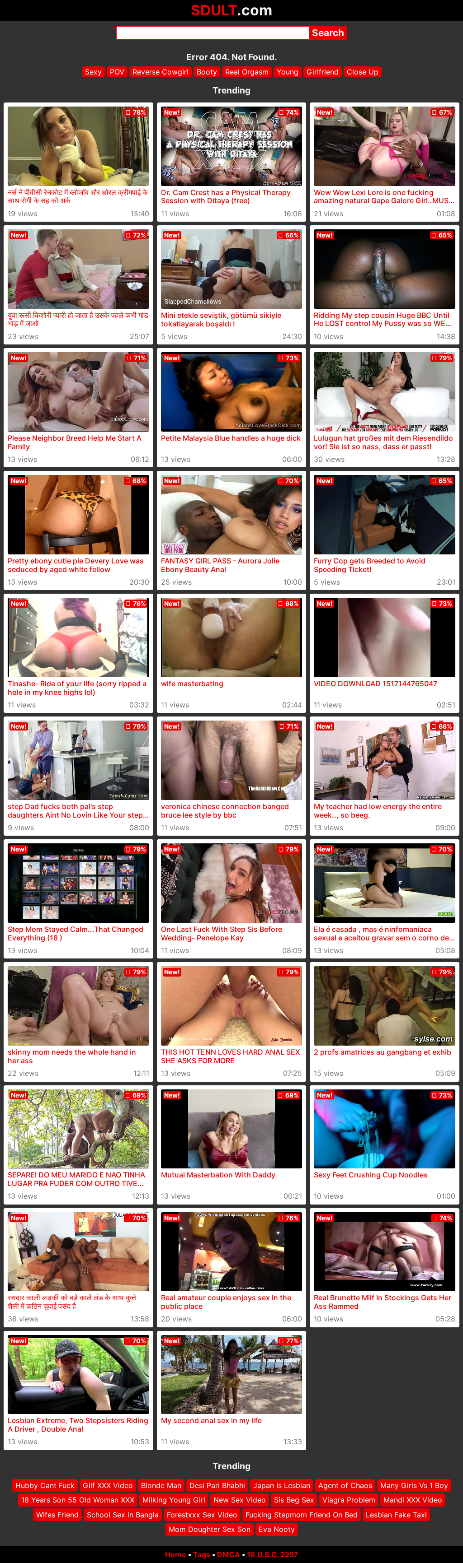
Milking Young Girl (173, 1499)
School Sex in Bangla (123, 1514)
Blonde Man (161, 1485)
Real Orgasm (247, 71)
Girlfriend (323, 71)
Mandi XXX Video (412, 1499)
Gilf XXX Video (108, 1485)
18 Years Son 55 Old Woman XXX (77, 1499)
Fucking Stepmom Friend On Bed (302, 1514)
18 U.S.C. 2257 (272, 1554)
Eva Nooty (277, 1529)
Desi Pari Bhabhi (217, 1485)
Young (287, 71)
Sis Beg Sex (294, 1499)
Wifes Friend (57, 1514)
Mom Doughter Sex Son (209, 1529)
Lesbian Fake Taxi (396, 1514)
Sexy (93, 71)
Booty (207, 71)
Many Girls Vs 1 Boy (414, 1485)
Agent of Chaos (345, 1485)
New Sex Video (239, 1499)
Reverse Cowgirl (160, 71)
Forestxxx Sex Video (202, 1514)
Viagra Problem (348, 1499)
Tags (201, 1554)
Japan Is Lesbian (281, 1485)
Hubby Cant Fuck (45, 1485)
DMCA (228, 1554)
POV (117, 71)
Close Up (362, 71)
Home (175, 1554)
